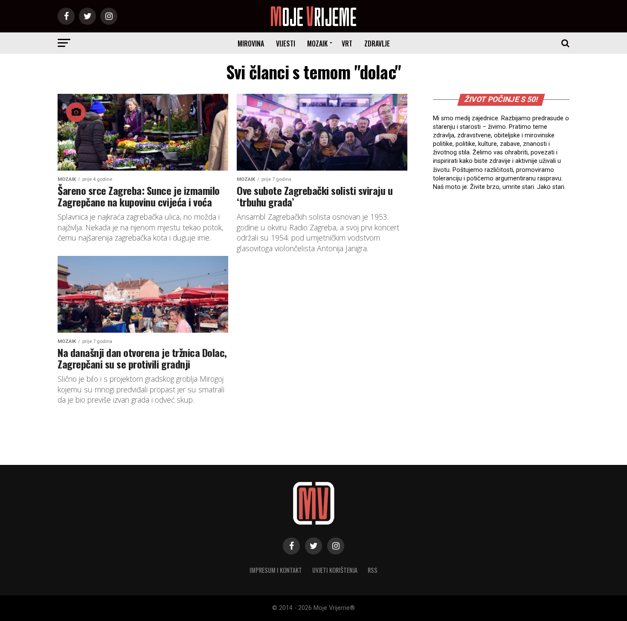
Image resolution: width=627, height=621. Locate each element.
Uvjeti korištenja (334, 570)
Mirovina (251, 43)
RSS (372, 570)
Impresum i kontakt (276, 570)
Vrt (347, 43)
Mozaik (317, 43)
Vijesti (285, 43)
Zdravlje (377, 43)
